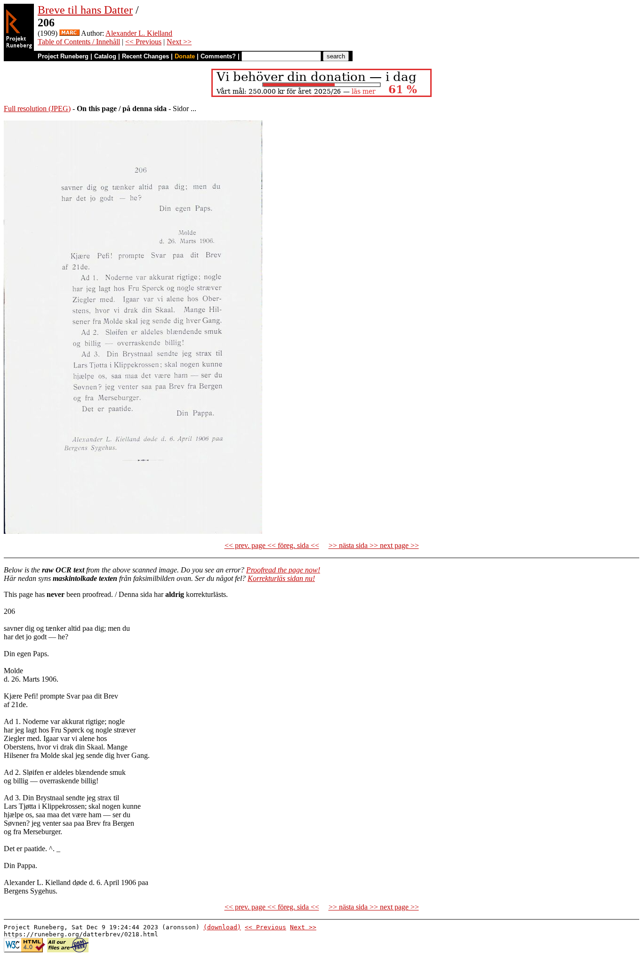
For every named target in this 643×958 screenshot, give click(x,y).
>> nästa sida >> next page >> (374, 545)
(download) (222, 927)
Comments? (218, 56)
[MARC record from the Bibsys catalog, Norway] (69, 33)
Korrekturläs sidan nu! (281, 578)
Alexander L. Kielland (138, 33)
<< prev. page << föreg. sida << (272, 545)
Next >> (179, 42)
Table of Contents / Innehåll (79, 42)
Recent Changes (145, 56)
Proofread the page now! (283, 570)
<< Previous (143, 42)
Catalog (105, 56)
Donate (185, 56)
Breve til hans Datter (85, 10)
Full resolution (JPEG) (37, 109)
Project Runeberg (63, 56)
